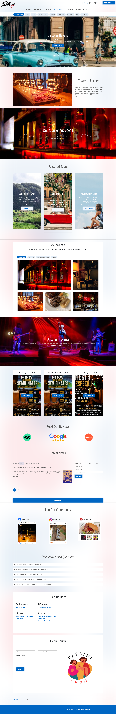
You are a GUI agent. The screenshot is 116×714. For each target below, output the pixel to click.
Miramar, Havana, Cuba (45, 621)
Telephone (79, 3)
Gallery (34, 14)
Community (70, 14)
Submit (78, 476)
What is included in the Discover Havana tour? (28, 564)
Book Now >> (58, 45)
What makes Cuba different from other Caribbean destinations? (33, 584)
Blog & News (61, 14)
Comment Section (21, 655)
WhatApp (86, 3)
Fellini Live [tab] (31, 257)
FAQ (77, 14)
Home (28, 9)
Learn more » (27, 208)
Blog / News (69, 9)
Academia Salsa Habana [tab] (43, 257)
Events (98, 3)
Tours (27, 14)
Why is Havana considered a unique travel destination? (31, 579)
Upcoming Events (43, 14)
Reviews (53, 14)
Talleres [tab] (54, 257)
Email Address (78, 469)
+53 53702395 (20, 607)
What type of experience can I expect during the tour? (31, 574)
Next (23, 490)
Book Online (108, 3)
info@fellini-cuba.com (44, 607)
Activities (57, 9)
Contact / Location (83, 9)
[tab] (58, 564)
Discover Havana (18, 14)
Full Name (19, 649)
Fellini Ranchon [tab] (21, 257)
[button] (71, 709)
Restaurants (38, 9)
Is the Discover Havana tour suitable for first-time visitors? (32, 569)
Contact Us (84, 14)
